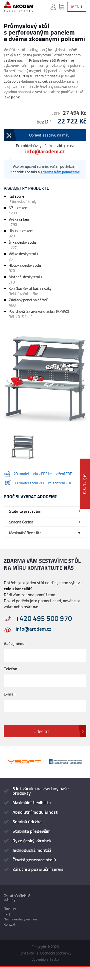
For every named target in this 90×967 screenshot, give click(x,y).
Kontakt (9, 924)
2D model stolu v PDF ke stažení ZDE (43, 474)
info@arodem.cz (45, 151)
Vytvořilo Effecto (45, 959)
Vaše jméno (14, 643)
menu (76, 7)
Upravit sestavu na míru (49, 135)
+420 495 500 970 (44, 618)
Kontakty (26, 953)
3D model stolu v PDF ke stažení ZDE (43, 483)
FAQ (7, 913)
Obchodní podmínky (55, 953)
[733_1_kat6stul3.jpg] (22, 447)
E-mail (10, 694)
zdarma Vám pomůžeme (60, 172)
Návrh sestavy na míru (20, 919)
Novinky (10, 908)
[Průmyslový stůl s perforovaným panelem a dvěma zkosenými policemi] (45, 377)
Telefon (10, 669)
